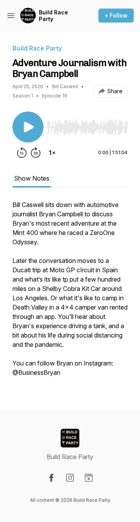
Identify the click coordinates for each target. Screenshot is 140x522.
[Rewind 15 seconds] (21, 152)
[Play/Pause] (28, 127)
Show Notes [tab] (31, 178)
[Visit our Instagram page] (70, 478)
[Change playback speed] (52, 152)
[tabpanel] (70, 292)
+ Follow (116, 15)
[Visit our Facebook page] (51, 478)
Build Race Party (53, 16)
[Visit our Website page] (89, 478)
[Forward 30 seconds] (35, 152)
